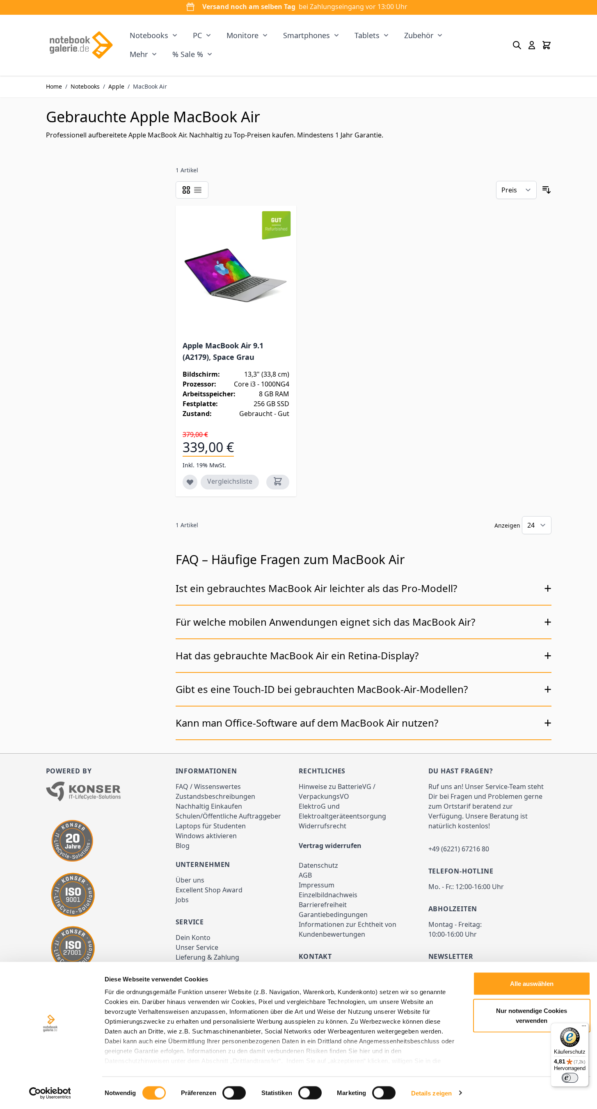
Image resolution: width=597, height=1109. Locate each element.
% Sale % (187, 54)
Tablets (367, 35)
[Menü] (584, 1028)
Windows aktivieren (206, 835)
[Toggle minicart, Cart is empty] (546, 45)
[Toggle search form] (517, 45)
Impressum (316, 884)
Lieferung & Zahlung (207, 957)
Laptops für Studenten (211, 825)
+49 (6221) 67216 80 (458, 848)
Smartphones (306, 35)
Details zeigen (431, 1092)
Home (54, 86)
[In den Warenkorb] (277, 482)
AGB (305, 875)
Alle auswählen (532, 983)
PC (197, 35)
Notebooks (149, 35)
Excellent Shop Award (209, 889)
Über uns (190, 880)
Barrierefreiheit (323, 904)
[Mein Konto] (531, 45)
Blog (183, 845)
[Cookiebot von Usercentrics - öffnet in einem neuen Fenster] (50, 1093)
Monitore (242, 35)
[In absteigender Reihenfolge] (546, 190)
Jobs (182, 899)
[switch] (234, 1092)
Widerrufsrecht (322, 825)
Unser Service (197, 947)
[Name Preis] (516, 190)
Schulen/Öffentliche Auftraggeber (228, 816)
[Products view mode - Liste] (198, 190)
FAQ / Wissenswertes (208, 786)
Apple (116, 86)
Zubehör (418, 35)
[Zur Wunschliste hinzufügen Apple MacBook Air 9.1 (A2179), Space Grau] (190, 482)
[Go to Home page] (81, 44)
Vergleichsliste (229, 481)
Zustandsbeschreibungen (215, 796)
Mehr (139, 54)
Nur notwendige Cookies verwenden (531, 1015)
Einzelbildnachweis (328, 894)
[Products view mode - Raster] (186, 190)
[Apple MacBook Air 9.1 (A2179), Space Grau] (236, 274)
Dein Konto (193, 937)
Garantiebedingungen (333, 914)
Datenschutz (318, 865)
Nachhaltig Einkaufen (209, 806)
